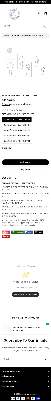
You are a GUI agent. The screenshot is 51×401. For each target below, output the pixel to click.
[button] (4, 13)
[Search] (44, 26)
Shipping (6, 104)
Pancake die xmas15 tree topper (27, 328)
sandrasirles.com (29, 394)
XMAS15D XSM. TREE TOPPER (17, 141)
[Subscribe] (44, 359)
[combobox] (25, 26)
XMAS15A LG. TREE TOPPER (16, 125)
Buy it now (25, 169)
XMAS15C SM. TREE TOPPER (16, 135)
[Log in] (39, 14)
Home (6, 35)
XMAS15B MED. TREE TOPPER (17, 130)
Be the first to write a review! (25, 294)
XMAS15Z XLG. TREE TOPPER (17, 119)
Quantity (6, 148)
